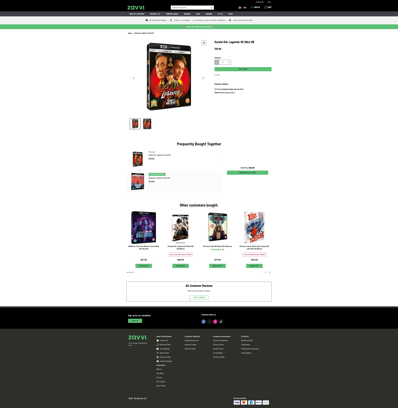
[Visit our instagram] (215, 322)
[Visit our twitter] (209, 322)
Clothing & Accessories (250, 349)
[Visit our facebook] (203, 322)
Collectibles (245, 345)
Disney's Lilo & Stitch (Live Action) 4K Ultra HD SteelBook (254, 247)
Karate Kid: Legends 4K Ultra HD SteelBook (181, 247)
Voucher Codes (190, 345)
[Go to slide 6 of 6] (135, 272)
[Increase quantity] (228, 62)
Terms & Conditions (220, 340)
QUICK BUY (143, 266)
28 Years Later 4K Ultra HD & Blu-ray (217, 246)
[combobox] (192, 7)
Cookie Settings (166, 361)
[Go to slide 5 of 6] (133, 272)
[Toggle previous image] (133, 78)
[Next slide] (270, 272)
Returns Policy (165, 345)
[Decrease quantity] (217, 62)
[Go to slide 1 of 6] (127, 272)
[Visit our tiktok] (221, 322)
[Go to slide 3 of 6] (130, 272)
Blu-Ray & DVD (247, 340)
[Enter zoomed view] (203, 42)
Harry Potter (160, 386)
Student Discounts (191, 340)
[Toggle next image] (203, 78)
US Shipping (164, 349)
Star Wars (160, 373)
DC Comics (160, 382)
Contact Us (164, 340)
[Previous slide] (265, 272)
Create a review (199, 297)
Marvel (158, 369)
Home (129, 33)
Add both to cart (247, 172)
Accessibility (218, 353)
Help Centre (164, 353)
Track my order (165, 357)
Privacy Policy (218, 345)
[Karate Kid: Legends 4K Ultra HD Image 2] (147, 123)
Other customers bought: (199, 205)
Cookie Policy (218, 349)
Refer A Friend (190, 349)
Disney (159, 377)
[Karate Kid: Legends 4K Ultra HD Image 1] (135, 123)
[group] (168, 78)
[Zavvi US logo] (136, 8)
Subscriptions (246, 353)
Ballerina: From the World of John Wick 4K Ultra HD (143, 247)
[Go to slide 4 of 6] (132, 272)
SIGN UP (135, 321)
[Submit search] (212, 8)
